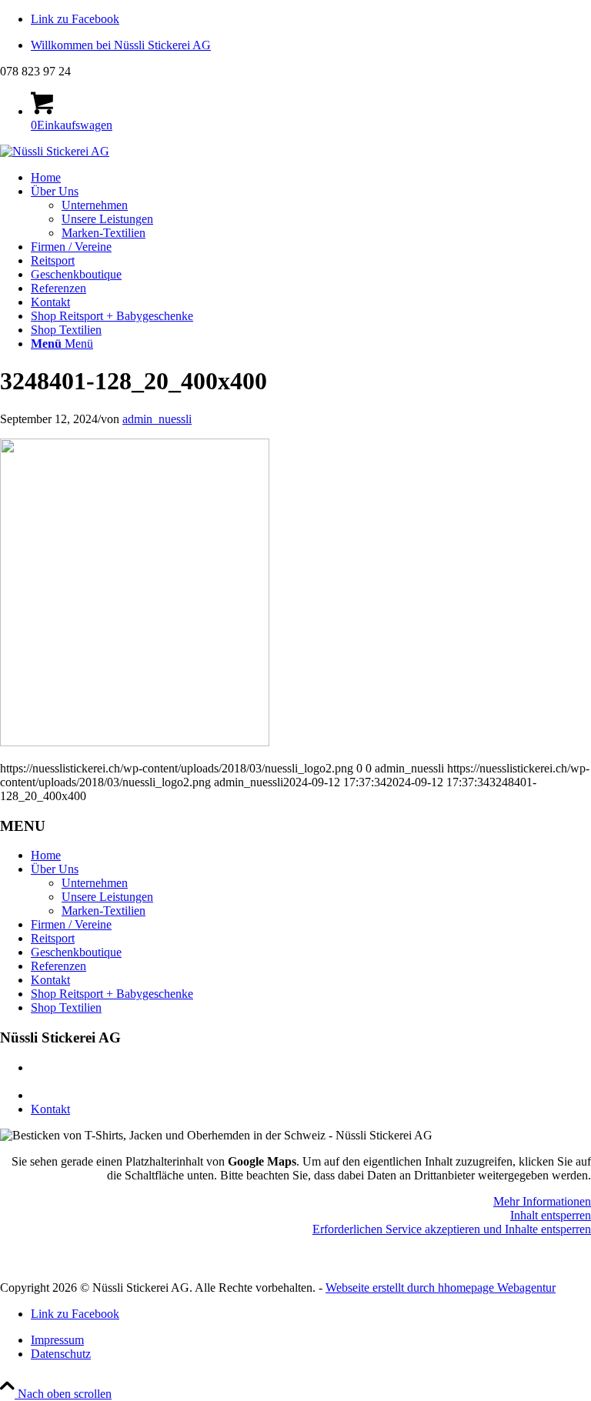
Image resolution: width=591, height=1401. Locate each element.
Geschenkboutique (76, 952)
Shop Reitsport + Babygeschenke (112, 993)
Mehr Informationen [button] (542, 1201)
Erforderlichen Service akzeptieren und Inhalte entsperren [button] (451, 1229)
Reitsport (53, 938)
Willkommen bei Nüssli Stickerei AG (121, 45)
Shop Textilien (66, 1007)
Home (46, 855)
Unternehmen (95, 882)
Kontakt (50, 979)
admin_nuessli (157, 418)
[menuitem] (311, 45)
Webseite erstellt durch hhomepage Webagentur (441, 1287)
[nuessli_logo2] (54, 151)
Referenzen (58, 965)
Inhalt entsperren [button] (550, 1215)
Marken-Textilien (103, 910)
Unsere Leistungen (107, 896)
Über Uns (54, 869)
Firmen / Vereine (71, 924)
